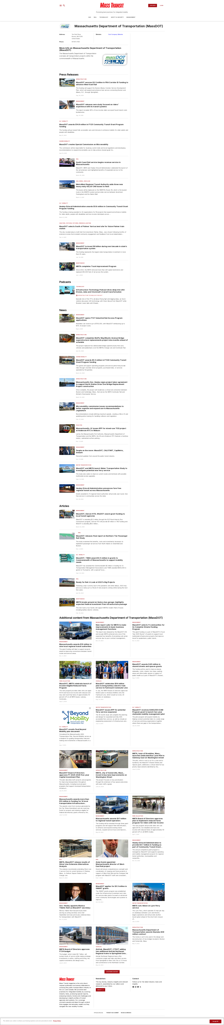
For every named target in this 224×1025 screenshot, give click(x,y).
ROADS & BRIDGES (126, 1012)
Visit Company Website (115, 34)
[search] (64, 5)
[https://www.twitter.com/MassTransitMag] (140, 987)
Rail (95, 17)
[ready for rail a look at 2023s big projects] (67, 582)
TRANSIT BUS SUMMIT (112, 1012)
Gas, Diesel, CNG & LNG (83, 181)
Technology (103, 17)
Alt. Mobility (63, 121)
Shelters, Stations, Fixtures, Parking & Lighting (75, 223)
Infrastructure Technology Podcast (90, 295)
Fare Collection (64, 681)
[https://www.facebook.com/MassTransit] (133, 987)
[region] (112, 1021)
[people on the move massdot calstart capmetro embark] (67, 450)
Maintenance (80, 263)
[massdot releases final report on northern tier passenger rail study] (67, 536)
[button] (60, 5)
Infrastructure (81, 79)
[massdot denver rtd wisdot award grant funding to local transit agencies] (67, 514)
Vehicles (98, 681)
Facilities (79, 425)
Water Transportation (83, 465)
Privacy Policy (57, 1020)
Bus (90, 17)
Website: (99, 34)
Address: (62, 34)
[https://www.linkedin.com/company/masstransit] (138, 987)
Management (131, 17)
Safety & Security (117, 17)
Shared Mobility (64, 141)
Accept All (215, 1021)
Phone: (61, 41)
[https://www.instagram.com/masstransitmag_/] (135, 987)
